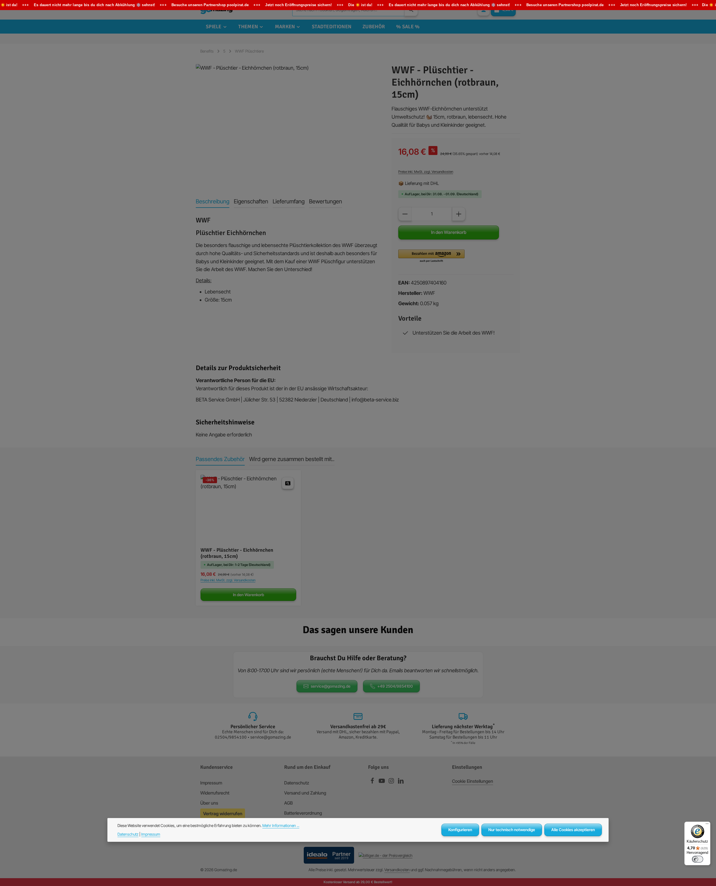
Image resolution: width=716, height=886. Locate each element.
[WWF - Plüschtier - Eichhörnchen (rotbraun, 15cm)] (288, 124)
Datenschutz (296, 783)
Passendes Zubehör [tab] (220, 459)
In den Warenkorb (448, 232)
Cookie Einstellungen (472, 781)
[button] (431, 256)
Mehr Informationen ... (280, 825)
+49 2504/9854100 (395, 686)
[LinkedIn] (401, 782)
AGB (288, 803)
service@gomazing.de (330, 686)
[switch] (697, 859)
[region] (288, 124)
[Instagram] (391, 782)
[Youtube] (382, 782)
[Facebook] (372, 782)
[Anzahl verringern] (405, 214)
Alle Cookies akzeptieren (573, 829)
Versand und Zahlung (305, 793)
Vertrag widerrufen (222, 813)
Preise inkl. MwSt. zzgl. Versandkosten (425, 172)
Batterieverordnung (303, 813)
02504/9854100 (231, 737)
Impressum (211, 783)
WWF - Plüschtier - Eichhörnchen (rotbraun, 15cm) (237, 553)
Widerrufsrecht (214, 793)
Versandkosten (397, 869)
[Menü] (707, 825)
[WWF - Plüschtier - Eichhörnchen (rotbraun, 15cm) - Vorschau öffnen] (288, 483)
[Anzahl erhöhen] (458, 214)
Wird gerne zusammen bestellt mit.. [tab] (292, 459)
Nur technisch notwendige (511, 829)
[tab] (212, 202)
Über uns (209, 803)
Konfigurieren (460, 829)
